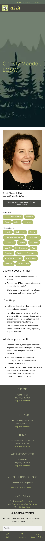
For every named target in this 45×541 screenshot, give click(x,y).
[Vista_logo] (11, 8)
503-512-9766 (31, 504)
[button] (42, 8)
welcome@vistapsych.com (25, 501)
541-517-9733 (17, 504)
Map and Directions (22, 401)
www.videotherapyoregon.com (22, 487)
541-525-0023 (24, 507)
